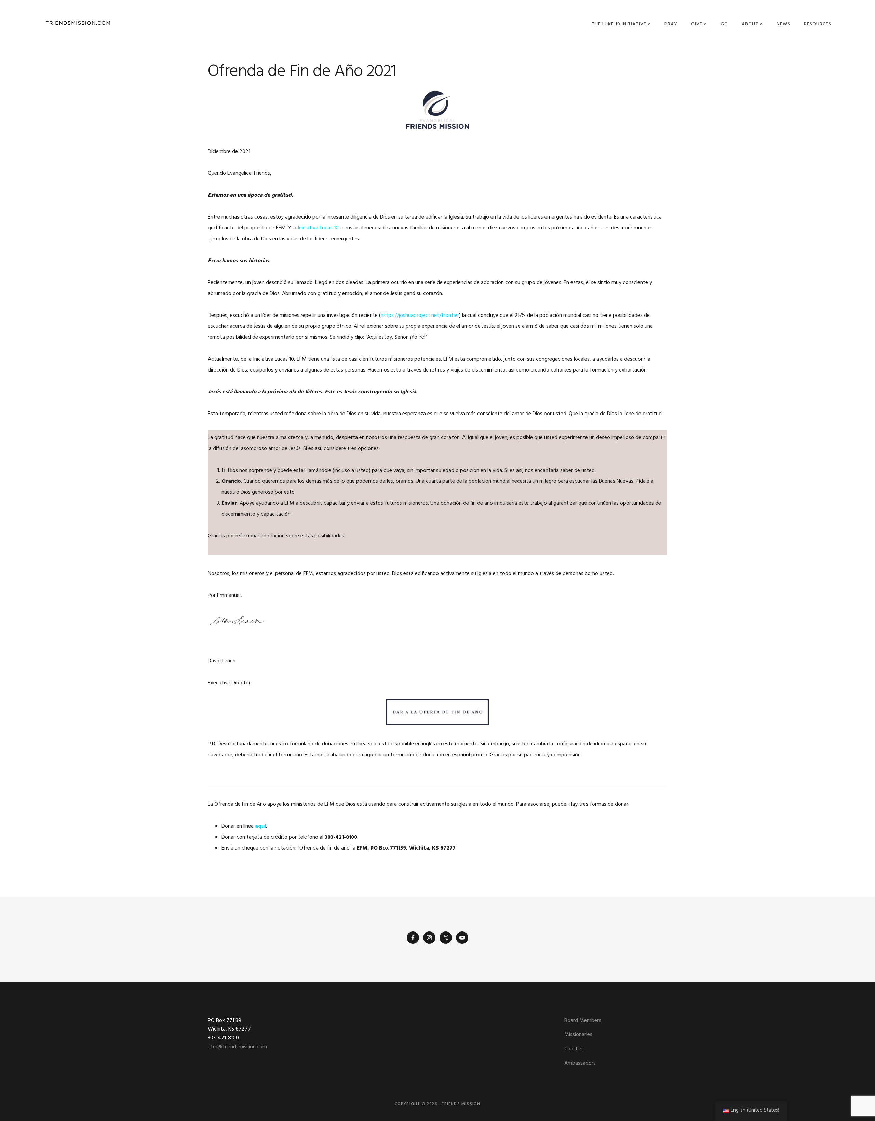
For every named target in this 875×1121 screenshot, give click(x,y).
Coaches (574, 1049)
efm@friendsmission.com (237, 1046)
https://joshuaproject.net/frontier (420, 315)
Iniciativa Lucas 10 (318, 228)
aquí (260, 826)
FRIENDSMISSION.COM (78, 23)
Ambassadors (580, 1063)
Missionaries (578, 1034)
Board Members (582, 1020)
